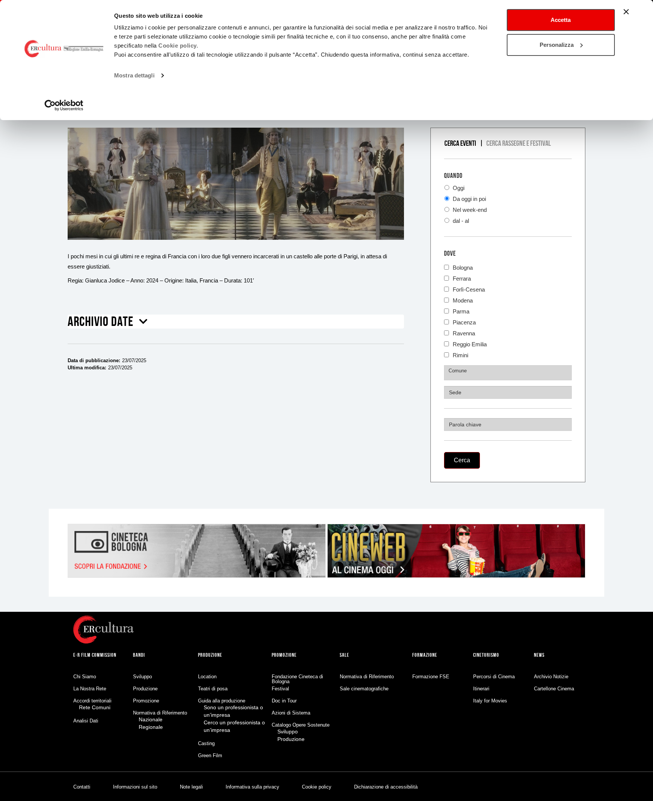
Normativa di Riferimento (160, 713)
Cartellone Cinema (554, 688)
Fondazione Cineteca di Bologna (297, 679)
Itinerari (481, 688)
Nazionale (150, 719)
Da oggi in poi (468, 199)
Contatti (81, 787)
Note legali (191, 787)
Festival (280, 688)
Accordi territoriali (92, 701)
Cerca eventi (460, 143)
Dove (450, 253)
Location (207, 676)
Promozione (146, 701)
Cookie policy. (178, 45)
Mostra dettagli (134, 75)
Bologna (463, 266)
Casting (206, 743)
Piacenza (464, 321)
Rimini (460, 354)
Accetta (561, 20)
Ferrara (462, 277)
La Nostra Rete (89, 688)
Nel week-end (469, 210)
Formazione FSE (430, 676)
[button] (108, 324)
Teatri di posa (212, 688)
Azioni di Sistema (291, 713)
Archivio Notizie (551, 676)
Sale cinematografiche (364, 688)
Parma (461, 310)
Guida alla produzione (221, 701)
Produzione (145, 688)
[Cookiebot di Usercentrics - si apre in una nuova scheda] (64, 105)
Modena (463, 299)
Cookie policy (316, 787)
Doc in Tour (284, 701)
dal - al (460, 221)
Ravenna (464, 332)
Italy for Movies (490, 701)
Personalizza (557, 45)
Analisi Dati (85, 721)
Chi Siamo (84, 676)
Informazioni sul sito (135, 787)
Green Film (210, 755)
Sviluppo (142, 676)
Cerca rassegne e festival (518, 143)
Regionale (151, 727)
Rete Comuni (94, 707)
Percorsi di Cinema (494, 676)
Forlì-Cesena (469, 288)
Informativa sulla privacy (252, 787)
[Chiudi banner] (626, 11)
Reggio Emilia (470, 343)
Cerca (462, 460)
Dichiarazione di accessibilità (386, 787)
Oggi (457, 188)
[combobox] (508, 372)
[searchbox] (508, 370)
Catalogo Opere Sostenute (301, 725)
